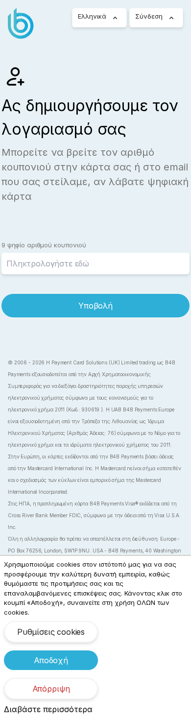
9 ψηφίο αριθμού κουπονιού (43, 245)
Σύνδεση (149, 16)
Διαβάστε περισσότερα (48, 709)
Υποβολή (95, 306)
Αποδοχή (51, 660)
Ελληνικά (92, 16)
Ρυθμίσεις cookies (51, 632)
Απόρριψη (51, 689)
